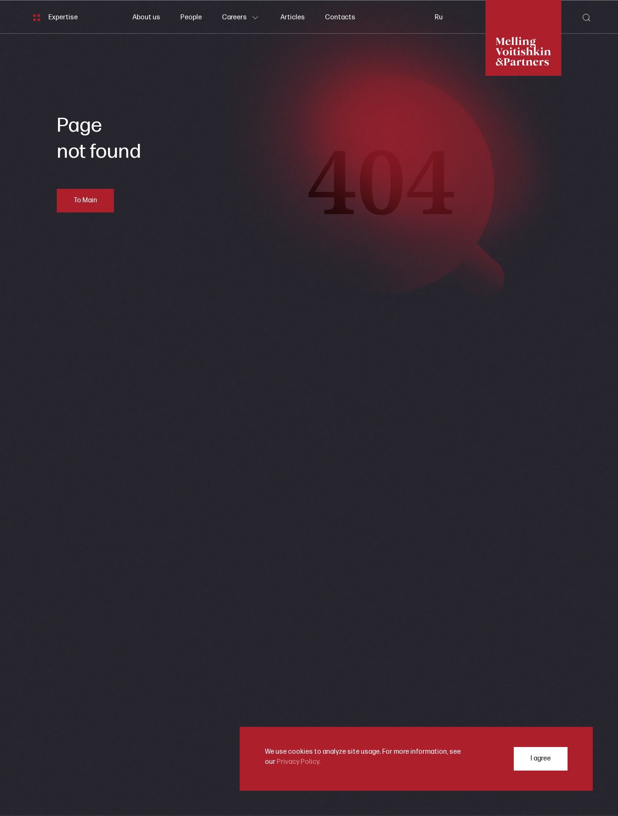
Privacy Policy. (298, 762)
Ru (439, 17)
